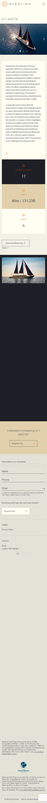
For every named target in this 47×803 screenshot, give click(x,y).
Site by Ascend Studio (29, 799)
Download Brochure (15, 243)
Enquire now (17, 443)
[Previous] (3, 39)
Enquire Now (9, 511)
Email (4, 545)
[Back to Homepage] (20, 4)
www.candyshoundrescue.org (32, 790)
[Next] (44, 39)
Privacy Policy (25, 495)
